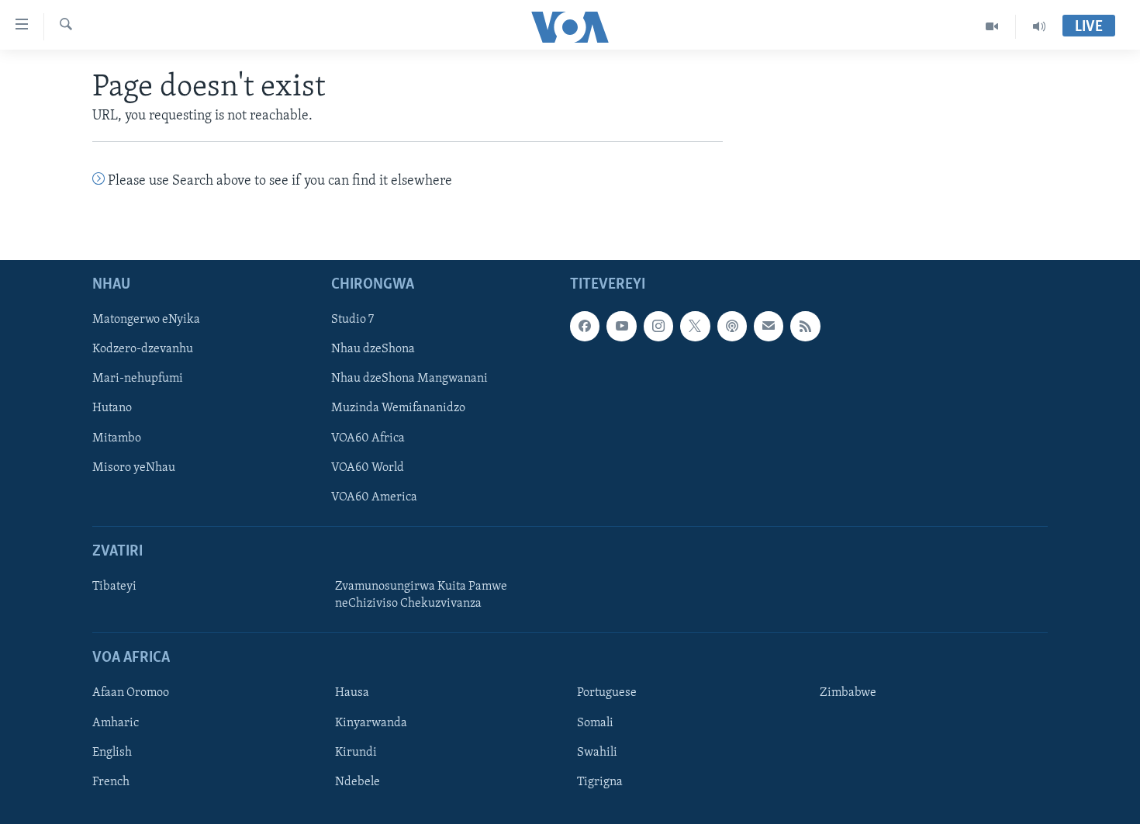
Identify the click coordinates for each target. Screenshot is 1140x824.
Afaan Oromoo (130, 693)
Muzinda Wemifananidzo (398, 408)
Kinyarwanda (371, 722)
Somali (595, 722)
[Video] (992, 26)
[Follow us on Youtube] (621, 326)
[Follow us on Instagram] (658, 326)
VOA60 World (367, 467)
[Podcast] (732, 326)
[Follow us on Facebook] (584, 326)
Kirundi (356, 752)
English (112, 752)
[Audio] (1039, 26)
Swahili (597, 752)
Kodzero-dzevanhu (142, 349)
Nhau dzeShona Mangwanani (409, 378)
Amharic (115, 722)
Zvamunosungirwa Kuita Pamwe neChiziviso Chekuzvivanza (421, 595)
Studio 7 (352, 319)
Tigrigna (600, 781)
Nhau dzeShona (373, 349)
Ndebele (357, 781)
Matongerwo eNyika (146, 319)
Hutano (112, 408)
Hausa (352, 693)
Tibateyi (114, 586)
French (111, 781)
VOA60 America (374, 496)
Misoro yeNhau (133, 467)
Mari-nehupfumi (137, 378)
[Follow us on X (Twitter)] (695, 326)
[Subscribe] (768, 326)
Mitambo (116, 437)
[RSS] (805, 326)
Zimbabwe (848, 693)
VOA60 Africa (368, 437)
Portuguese (607, 693)
